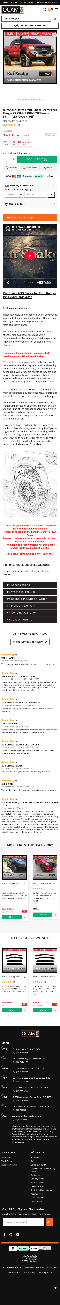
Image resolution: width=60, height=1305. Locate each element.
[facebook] (4, 1234)
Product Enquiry (31, 167)
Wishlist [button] (49, 167)
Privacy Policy (30, 1272)
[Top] (55, 1287)
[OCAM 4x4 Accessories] (12, 10)
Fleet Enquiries (37, 1186)
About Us (35, 1157)
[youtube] (18, 1234)
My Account (6, 1157)
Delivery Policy (37, 1178)
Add (13, 917)
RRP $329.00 (7, 912)
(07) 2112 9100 (22, 1081)
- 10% (24, 911)
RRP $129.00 (7, 1005)
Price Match (13, 167)
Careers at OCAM (38, 1164)
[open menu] (56, 10)
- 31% (24, 1004)
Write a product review (28, 642)
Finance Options (38, 1182)
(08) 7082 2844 (22, 1110)
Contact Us (35, 1175)
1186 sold (52, 135)
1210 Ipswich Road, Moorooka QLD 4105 (30, 1087)
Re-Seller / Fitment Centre (42, 1190)
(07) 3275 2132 (22, 1090)
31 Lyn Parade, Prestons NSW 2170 (28, 1068)
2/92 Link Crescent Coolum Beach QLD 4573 (32, 1097)
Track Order (6, 1161)
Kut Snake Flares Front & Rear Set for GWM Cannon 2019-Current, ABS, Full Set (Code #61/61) (44, 897)
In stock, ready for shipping (17, 153)
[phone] (44, 10)
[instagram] (10, 1234)
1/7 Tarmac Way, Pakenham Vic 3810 (29, 1058)
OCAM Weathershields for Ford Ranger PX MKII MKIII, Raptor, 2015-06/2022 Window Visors (14, 989)
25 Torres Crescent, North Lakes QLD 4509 (31, 1078)
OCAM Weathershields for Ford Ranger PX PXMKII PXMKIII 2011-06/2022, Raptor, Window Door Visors (45, 990)
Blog (33, 1161)
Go (49, 1222)
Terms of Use (14, 1272)
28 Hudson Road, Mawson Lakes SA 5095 (31, 1106)
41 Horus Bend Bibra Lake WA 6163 (27, 1116)
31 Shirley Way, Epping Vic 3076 (26, 1049)
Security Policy (45, 1272)
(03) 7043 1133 (22, 1062)
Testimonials (36, 1201)
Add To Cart (35, 159)
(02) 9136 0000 (22, 1071)
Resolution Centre (9, 1164)
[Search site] (55, 19)
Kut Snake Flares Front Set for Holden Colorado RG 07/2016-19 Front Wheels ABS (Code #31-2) (14, 895)
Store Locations (37, 1197)
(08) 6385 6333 (21, 1119)
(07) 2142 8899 (22, 1100)
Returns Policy (37, 1194)
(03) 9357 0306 (22, 1052)
